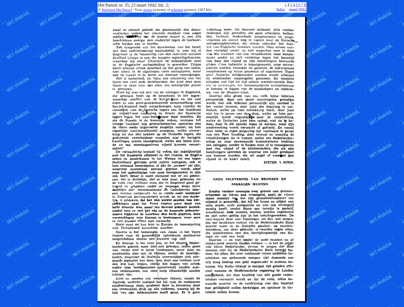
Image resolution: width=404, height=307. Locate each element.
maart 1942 (297, 9)
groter (147, 10)
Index (280, 9)
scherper (177, 10)
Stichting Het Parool (117, 10)
